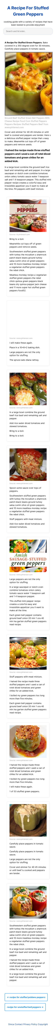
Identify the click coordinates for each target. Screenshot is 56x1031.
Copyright (43, 1024)
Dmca (11, 1024)
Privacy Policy (30, 1024)
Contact (19, 1024)
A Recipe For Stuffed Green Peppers (28, 11)
